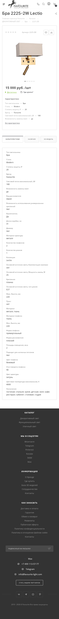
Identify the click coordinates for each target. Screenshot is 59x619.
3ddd (29, 457)
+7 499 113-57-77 (30, 564)
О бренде (29, 477)
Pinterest (29, 449)
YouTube (33, 594)
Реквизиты (29, 520)
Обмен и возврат (29, 516)
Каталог (29, 412)
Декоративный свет (29, 418)
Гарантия (29, 512)
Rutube (29, 453)
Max (29, 462)
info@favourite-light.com (30, 574)
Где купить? (28, 92)
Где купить (29, 481)
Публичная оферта (29, 524)
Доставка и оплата (29, 508)
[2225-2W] (29, 58)
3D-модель (48, 139)
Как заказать (29, 502)
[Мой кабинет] (48, 4)
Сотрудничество (29, 489)
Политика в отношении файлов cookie (29, 532)
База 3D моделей (30, 485)
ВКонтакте (29, 441)
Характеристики (13, 139)
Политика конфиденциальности (29, 528)
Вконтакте (19, 594)
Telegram (29, 445)
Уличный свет (29, 426)
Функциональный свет (29, 422)
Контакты (29, 493)
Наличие (32, 139)
